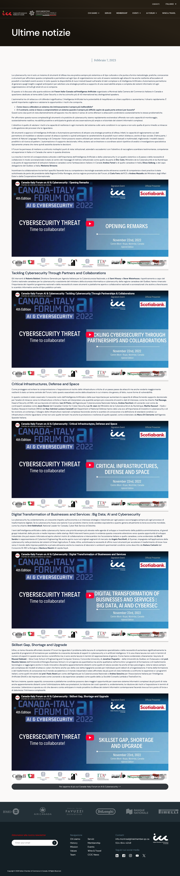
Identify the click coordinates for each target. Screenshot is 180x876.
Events (91, 846)
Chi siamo (75, 839)
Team (73, 854)
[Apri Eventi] (140, 13)
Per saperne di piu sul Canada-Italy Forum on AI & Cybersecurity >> (90, 786)
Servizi (91, 839)
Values (73, 850)
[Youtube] (137, 855)
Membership (94, 842)
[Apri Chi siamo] (99, 13)
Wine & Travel (94, 850)
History (74, 842)
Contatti (155, 4)
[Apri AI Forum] (156, 13)
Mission (74, 846)
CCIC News (93, 854)
